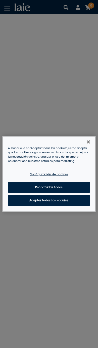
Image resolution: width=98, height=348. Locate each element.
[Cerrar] (88, 142)
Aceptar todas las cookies (48, 200)
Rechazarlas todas (49, 187)
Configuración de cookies (49, 174)
